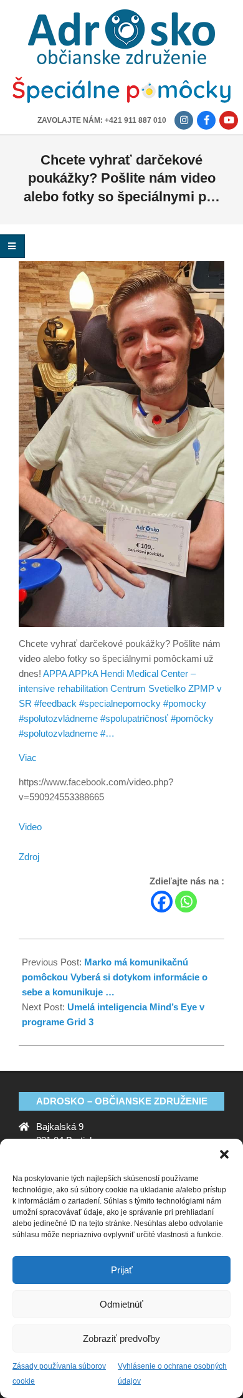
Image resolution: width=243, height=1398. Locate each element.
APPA (55, 673)
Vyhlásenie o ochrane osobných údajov (172, 1374)
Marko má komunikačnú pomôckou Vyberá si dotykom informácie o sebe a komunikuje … (114, 977)
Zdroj (29, 856)
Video (30, 826)
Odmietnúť (121, 1304)
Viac (28, 757)
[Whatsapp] (186, 901)
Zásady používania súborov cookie (59, 1374)
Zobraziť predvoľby (121, 1338)
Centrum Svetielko (148, 688)
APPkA (83, 673)
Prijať (122, 1270)
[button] (224, 1154)
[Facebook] (162, 901)
